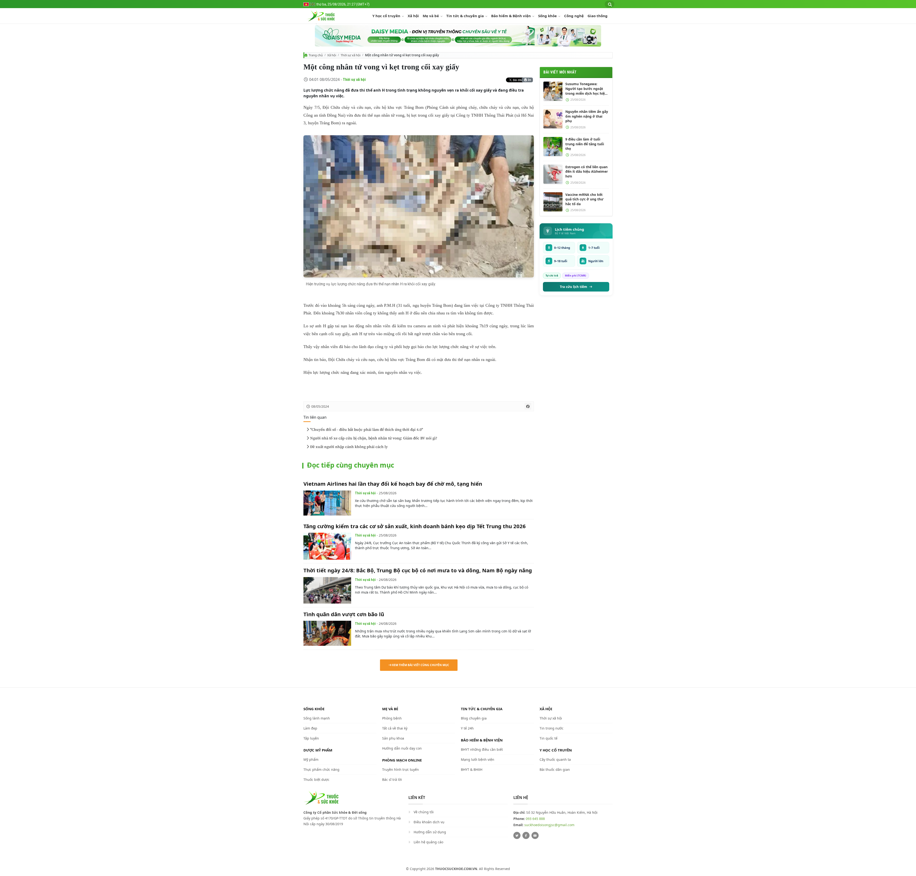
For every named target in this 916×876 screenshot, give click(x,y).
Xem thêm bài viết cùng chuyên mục (420, 665)
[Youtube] (535, 835)
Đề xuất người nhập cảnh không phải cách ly (349, 446)
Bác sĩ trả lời (392, 779)
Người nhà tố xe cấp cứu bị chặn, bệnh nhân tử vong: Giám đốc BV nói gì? (373, 438)
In (529, 80)
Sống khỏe (548, 15)
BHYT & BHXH (471, 769)
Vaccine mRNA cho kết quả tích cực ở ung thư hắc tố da (584, 199)
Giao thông (598, 15)
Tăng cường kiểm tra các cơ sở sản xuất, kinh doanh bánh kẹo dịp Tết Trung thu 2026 (414, 526)
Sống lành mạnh (316, 718)
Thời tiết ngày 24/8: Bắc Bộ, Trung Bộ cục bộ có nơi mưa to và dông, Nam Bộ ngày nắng (417, 570)
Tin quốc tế (548, 738)
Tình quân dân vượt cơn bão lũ (343, 614)
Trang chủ (316, 55)
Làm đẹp (310, 728)
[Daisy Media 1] (458, 36)
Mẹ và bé (431, 15)
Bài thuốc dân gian (555, 769)
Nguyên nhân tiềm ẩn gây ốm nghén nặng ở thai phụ (586, 116)
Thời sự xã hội (350, 55)
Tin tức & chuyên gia (465, 15)
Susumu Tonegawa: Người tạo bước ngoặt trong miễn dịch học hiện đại (586, 89)
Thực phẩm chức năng (321, 769)
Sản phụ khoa (393, 738)
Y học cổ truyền (386, 15)
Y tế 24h (467, 728)
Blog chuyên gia (474, 718)
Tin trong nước (551, 728)
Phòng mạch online (402, 760)
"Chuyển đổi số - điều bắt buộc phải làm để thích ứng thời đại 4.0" (366, 429)
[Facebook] (526, 835)
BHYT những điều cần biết (482, 749)
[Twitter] (516, 835)
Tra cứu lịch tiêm (573, 287)
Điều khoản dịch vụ (429, 822)
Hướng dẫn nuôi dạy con (402, 748)
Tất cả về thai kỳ (394, 728)
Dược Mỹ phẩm (317, 750)
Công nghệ (574, 15)
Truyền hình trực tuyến (400, 769)
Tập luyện (311, 738)
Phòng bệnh (392, 718)
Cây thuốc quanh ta (555, 759)
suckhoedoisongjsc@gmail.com (549, 825)
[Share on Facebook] (528, 406)
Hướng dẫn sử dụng (430, 832)
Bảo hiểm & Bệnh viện (511, 15)
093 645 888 (535, 819)
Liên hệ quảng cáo (428, 842)
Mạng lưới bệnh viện (477, 759)
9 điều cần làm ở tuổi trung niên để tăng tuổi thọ (584, 144)
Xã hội (413, 15)
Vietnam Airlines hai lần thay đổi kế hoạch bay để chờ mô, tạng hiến (392, 483)
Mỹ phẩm (310, 759)
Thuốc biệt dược (316, 779)
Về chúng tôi (424, 812)
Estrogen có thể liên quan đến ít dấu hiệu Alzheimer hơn (586, 171)
